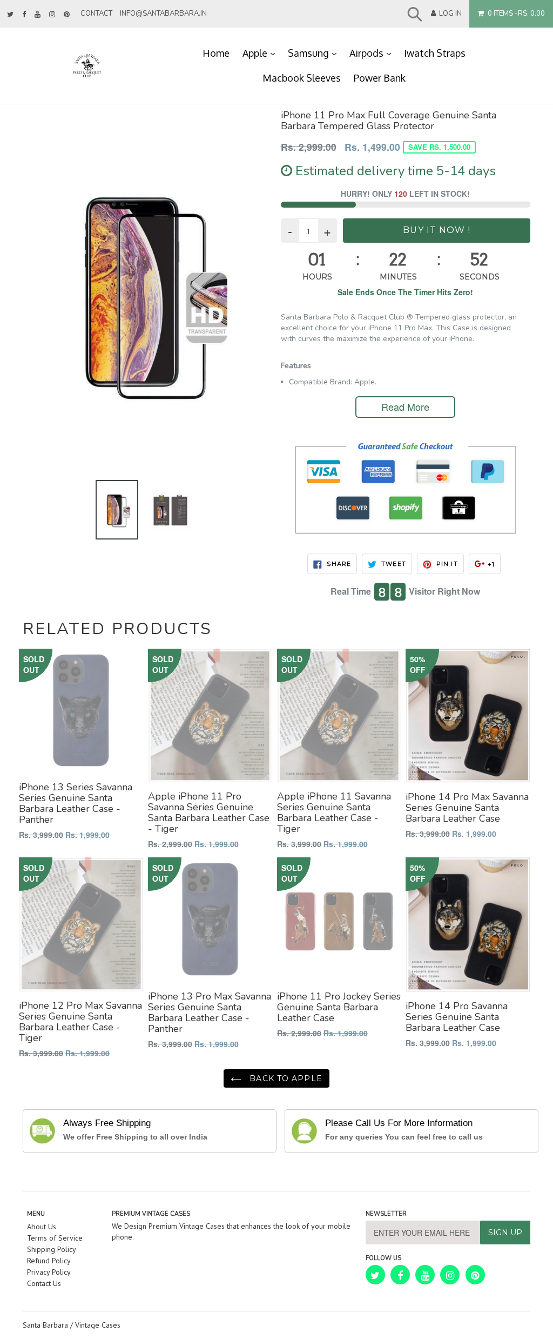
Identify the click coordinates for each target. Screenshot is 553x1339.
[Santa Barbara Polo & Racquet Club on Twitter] (10, 14)
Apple (261, 52)
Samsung (315, 52)
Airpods (373, 52)
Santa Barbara (45, 1325)
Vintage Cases (97, 1325)
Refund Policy (49, 1260)
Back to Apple (284, 1078)
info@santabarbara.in (163, 13)
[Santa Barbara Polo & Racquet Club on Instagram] (52, 14)
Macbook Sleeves (301, 78)
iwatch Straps (435, 53)
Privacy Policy (49, 1272)
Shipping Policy (51, 1249)
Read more (405, 406)
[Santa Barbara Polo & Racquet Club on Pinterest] (66, 14)
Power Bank (380, 78)
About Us (41, 1226)
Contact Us (44, 1283)
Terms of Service (55, 1238)
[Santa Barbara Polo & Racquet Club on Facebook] (24, 14)
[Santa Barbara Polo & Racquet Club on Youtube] (37, 14)
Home (216, 53)
